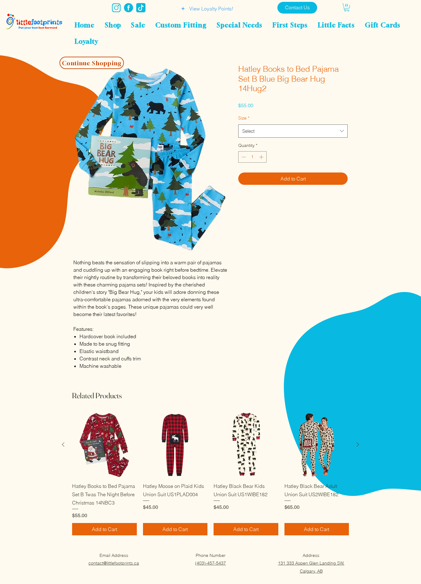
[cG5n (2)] (116, 7)
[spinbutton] (252, 157)
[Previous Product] (63, 444)
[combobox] (293, 131)
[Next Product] (358, 444)
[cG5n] (128, 7)
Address (311, 555)
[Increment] (262, 157)
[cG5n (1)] (140, 7)
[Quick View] (104, 444)
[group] (210, 474)
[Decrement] (243, 157)
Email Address (114, 555)
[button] (346, 7)
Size (243, 118)
